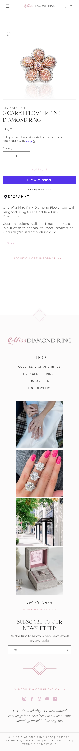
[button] (7, 6)
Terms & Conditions (39, 743)
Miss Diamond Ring (28, 737)
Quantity (7, 148)
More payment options (39, 189)
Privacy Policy (57, 740)
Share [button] (10, 243)
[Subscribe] (67, 649)
